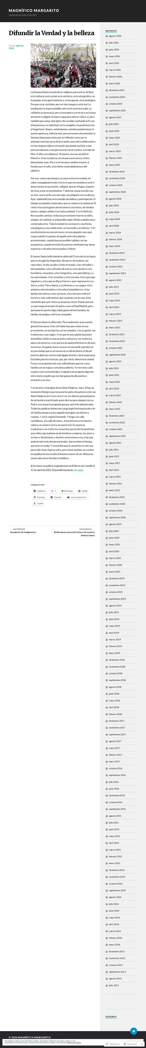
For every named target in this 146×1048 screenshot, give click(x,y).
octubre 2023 (115, 266)
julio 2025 (114, 124)
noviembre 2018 (117, 666)
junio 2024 (114, 212)
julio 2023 (114, 286)
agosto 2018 (115, 687)
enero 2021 (114, 490)
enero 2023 (114, 327)
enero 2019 (114, 653)
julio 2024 (114, 205)
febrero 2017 (115, 754)
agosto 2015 (115, 815)
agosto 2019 (115, 605)
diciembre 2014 (116, 870)
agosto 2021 (115, 442)
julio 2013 (114, 985)
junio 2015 (114, 829)
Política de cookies (74, 1042)
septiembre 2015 (117, 809)
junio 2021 (114, 456)
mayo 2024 (114, 219)
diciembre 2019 (116, 578)
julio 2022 (114, 368)
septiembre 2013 (117, 971)
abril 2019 (114, 632)
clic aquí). (79, 469)
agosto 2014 (115, 897)
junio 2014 (114, 910)
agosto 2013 (115, 978)
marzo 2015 (115, 849)
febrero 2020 (115, 564)
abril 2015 (114, 842)
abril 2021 (114, 469)
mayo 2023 (114, 300)
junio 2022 (114, 375)
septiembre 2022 (117, 354)
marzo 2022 (115, 395)
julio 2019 (114, 612)
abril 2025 (114, 144)
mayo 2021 (114, 463)
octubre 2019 (115, 592)
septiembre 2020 (117, 517)
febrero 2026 (115, 76)
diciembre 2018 (116, 659)
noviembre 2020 (117, 503)
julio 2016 (114, 781)
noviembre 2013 (117, 958)
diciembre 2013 (116, 951)
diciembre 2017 (116, 720)
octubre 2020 (115, 510)
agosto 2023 (115, 280)
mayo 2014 (114, 917)
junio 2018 (114, 693)
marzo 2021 (115, 476)
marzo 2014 (115, 931)
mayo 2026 (114, 56)
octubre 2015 (115, 802)
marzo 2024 (115, 232)
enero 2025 (114, 164)
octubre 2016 (115, 768)
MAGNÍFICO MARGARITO (34, 10)
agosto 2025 (115, 117)
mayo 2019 (114, 625)
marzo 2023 (115, 314)
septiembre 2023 (117, 273)
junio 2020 (114, 537)
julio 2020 (114, 531)
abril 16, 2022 (16, 46)
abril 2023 (114, 307)
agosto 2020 (115, 524)
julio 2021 (114, 449)
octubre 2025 (115, 103)
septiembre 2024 (117, 191)
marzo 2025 (115, 151)
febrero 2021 (115, 483)
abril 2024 (114, 225)
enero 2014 (114, 944)
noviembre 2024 (117, 178)
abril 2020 (114, 551)
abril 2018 (114, 707)
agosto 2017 (115, 741)
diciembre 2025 (116, 90)
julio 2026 (114, 42)
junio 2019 (114, 619)
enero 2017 (114, 761)
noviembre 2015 (117, 795)
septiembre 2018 (117, 680)
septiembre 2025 (117, 110)
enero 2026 (114, 83)
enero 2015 (114, 863)
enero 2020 (114, 571)
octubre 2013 (115, 965)
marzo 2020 (115, 558)
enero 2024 (114, 246)
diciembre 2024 (116, 171)
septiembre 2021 (117, 436)
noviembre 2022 (117, 341)
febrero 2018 (115, 714)
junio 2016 (114, 788)
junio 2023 (114, 293)
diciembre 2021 (116, 415)
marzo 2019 (115, 639)
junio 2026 (114, 49)
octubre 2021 (115, 429)
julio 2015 (114, 822)
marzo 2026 (115, 69)
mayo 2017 (114, 748)
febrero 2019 (115, 646)
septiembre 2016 (117, 775)
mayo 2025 (114, 137)
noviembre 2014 (117, 876)
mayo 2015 (114, 836)
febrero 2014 (115, 937)
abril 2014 (114, 924)
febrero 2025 (115, 157)
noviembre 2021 (117, 422)
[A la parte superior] (133, 1031)
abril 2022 (114, 388)
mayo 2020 (114, 544)
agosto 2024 (115, 198)
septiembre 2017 (117, 734)
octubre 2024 (115, 185)
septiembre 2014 (117, 890)
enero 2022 (114, 408)
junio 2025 (114, 130)
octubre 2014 (115, 883)
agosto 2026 (115, 35)
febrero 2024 (115, 239)
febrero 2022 (115, 402)
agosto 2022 (115, 361)
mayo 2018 (114, 700)
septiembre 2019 (117, 598)
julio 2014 (114, 904)
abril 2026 (114, 63)
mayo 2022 (114, 381)
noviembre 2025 (117, 97)
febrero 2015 (115, 856)
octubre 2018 (115, 673)
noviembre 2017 (117, 727)
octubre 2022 (115, 347)
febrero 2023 (115, 320)
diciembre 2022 (116, 334)
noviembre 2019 (117, 585)
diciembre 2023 (116, 252)
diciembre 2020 (116, 497)
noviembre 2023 (117, 259)
